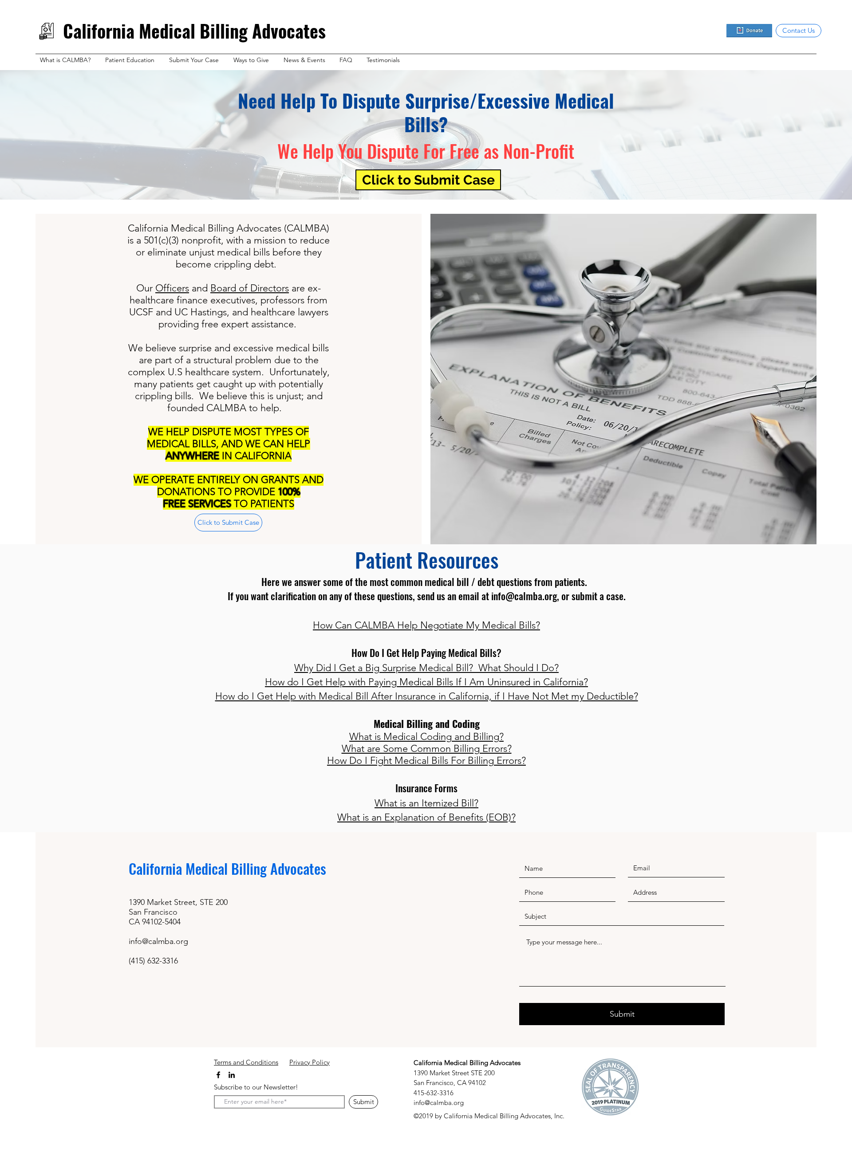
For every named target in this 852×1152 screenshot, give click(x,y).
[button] (68, 60)
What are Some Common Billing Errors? (427, 749)
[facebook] (218, 1074)
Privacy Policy (309, 1062)
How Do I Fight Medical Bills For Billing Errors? (426, 761)
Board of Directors (249, 288)
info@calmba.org (524, 596)
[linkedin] (231, 1074)
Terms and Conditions (246, 1062)
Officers (172, 288)
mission (270, 240)
